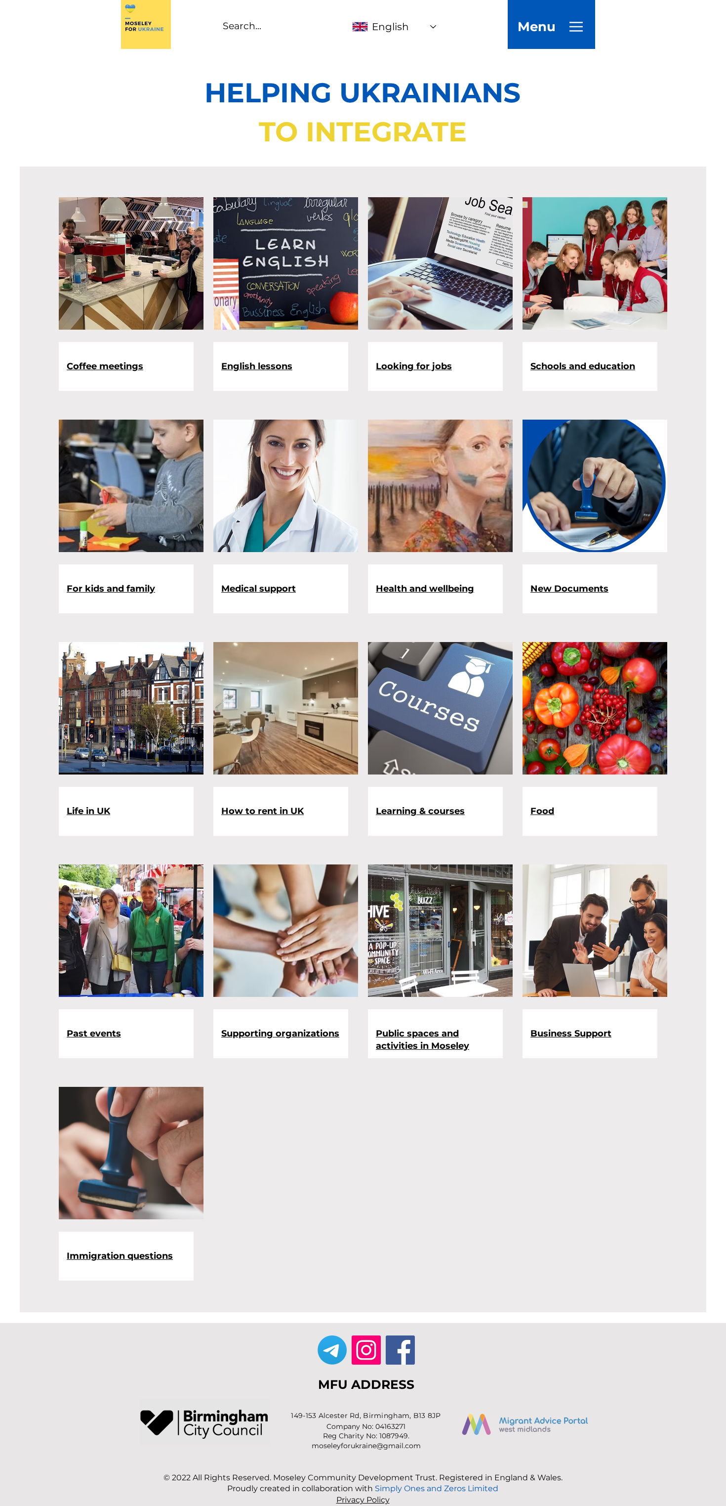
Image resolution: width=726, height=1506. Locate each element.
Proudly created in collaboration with (362, 1488)
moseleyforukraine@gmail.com (366, 1445)
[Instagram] (366, 1350)
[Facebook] (400, 1350)
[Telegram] (332, 1350)
